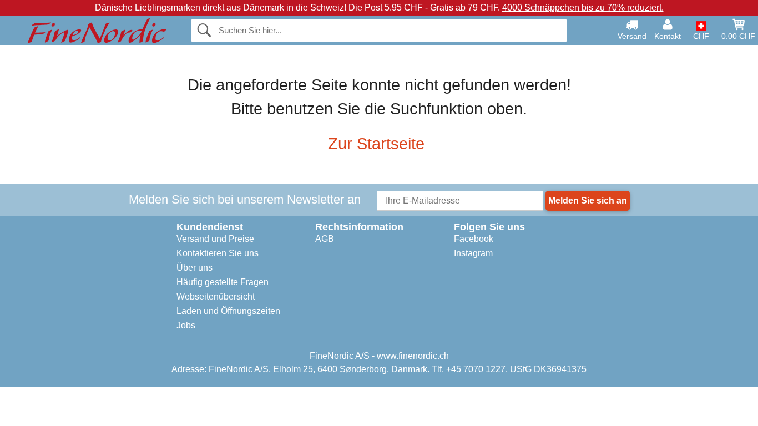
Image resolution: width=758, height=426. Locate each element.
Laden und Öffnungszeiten (228, 311)
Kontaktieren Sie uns (217, 253)
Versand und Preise (215, 239)
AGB (324, 239)
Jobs (185, 325)
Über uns (194, 267)
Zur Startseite (376, 144)
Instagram (473, 253)
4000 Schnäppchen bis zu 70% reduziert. (583, 7)
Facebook (473, 239)
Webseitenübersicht (215, 296)
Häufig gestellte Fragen (222, 282)
